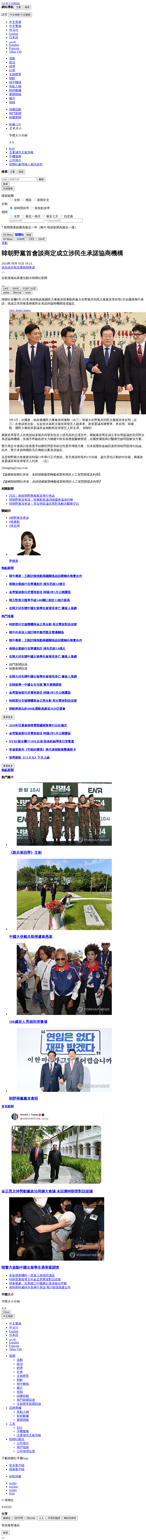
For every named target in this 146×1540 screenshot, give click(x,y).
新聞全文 (43, 200)
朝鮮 (12, 78)
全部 (17, 200)
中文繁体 (15, 1323)
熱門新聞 (15, 113)
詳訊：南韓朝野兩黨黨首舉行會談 (32, 495)
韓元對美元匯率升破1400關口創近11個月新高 (39, 600)
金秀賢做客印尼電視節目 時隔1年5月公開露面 (40, 592)
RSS (12, 148)
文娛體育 (15, 74)
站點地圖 (15, 1476)
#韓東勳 (14, 521)
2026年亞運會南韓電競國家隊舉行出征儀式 (38, 725)
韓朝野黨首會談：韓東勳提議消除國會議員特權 (41, 499)
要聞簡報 (15, 94)
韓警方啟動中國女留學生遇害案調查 (30, 1267)
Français (14, 1345)
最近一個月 (33, 216)
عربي (12, 1339)
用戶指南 (23, 1447)
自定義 (68, 216)
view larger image (20, 310)
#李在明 (14, 525)
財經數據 (15, 90)
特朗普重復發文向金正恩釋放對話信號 (35, 1279)
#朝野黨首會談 (19, 517)
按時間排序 (21, 208)
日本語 (13, 1335)
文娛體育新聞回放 (29, 1403)
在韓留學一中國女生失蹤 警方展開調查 (35, 684)
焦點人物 (15, 86)
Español (14, 1342)
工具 (12, 1423)
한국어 (13, 1327)
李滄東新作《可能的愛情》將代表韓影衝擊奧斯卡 (42, 749)
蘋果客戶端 (16, 1469)
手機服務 (15, 156)
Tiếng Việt (15, 1349)
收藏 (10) (15, 124)
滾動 (12, 58)
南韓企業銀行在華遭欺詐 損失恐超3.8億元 (37, 584)
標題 (28, 200)
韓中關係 (15, 82)
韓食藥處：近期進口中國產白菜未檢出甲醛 (38, 1283)
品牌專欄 (15, 1407)
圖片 (12, 98)
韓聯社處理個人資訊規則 (26, 164)
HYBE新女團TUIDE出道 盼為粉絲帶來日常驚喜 (41, 741)
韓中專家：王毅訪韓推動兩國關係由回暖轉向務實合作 (45, 576)
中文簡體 (8, 1316)
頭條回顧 (15, 109)
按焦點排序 (42, 208)
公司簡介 (15, 160)
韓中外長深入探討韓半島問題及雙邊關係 (36, 632)
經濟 (12, 66)
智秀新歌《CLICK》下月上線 (29, 757)
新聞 (12, 1355)
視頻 (12, 102)
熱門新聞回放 (26, 1399)
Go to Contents (11, 3)
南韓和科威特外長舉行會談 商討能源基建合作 (40, 1287)
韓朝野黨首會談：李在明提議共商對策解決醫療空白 (44, 503)
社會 (12, 70)
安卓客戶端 (16, 1465)
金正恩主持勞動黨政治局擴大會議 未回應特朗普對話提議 (47, 1191)
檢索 (5, 184)
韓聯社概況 (16, 1439)
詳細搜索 (8, 188)
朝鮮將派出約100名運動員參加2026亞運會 (37, 708)
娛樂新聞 (15, 117)
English (13, 1331)
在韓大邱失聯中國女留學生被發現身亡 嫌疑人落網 (43, 608)
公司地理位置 (26, 1451)
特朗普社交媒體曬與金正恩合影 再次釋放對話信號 (43, 624)
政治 (12, 62)
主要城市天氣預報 (21, 152)
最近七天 (52, 216)
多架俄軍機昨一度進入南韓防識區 (32, 1275)
